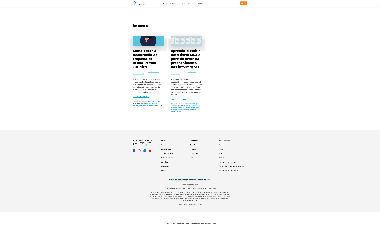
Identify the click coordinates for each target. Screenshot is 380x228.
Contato (164, 170)
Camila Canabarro (153, 72)
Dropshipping (194, 153)
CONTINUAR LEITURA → (141, 97)
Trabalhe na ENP (167, 153)
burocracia (189, 105)
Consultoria (194, 145)
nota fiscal (174, 109)
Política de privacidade (185, 204)
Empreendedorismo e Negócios (152, 101)
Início (155, 3)
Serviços (173, 3)
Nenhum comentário (138, 74)
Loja (191, 158)
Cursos (162, 3)
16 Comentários (175, 74)
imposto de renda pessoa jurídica (147, 105)
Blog (220, 145)
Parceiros (164, 162)
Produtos (193, 149)
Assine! (243, 3)
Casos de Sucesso (167, 158)
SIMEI (173, 111)
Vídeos (221, 149)
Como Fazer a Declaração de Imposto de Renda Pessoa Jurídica (145, 59)
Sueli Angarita (192, 72)
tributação (178, 111)
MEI (197, 107)
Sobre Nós (164, 145)
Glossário (222, 158)
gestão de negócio (184, 107)
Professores (165, 166)
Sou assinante (166, 149)
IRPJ (159, 105)
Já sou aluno (198, 3)
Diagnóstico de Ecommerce (228, 170)
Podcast (221, 153)
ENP (163, 141)
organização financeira (185, 109)
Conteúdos (184, 3)
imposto (149, 103)
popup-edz (136, 107)
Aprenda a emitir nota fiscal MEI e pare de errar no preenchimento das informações (185, 59)
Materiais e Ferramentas (227, 162)
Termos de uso (197, 204)
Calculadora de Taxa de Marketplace (231, 166)
